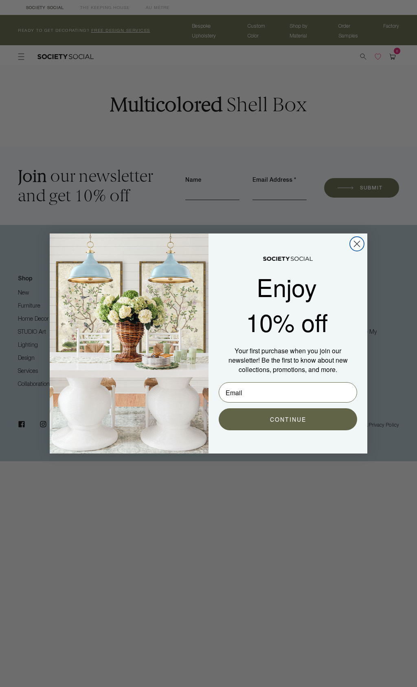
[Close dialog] (357, 244)
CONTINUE (288, 419)
